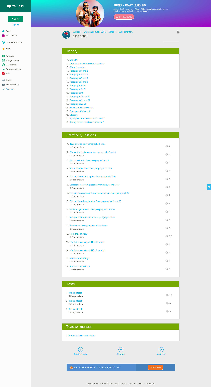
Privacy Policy (150, 383)
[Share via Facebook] (178, 32)
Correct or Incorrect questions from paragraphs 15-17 (95, 184)
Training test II (75, 301)
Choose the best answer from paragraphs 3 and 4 (93, 152)
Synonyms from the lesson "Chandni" (87, 118)
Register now (155, 367)
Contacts (124, 383)
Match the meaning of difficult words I (87, 242)
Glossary (74, 115)
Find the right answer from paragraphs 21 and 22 (92, 209)
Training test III (76, 309)
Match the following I (79, 258)
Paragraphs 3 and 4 (79, 74)
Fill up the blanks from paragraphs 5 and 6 (89, 160)
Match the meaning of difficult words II (87, 250)
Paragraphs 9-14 (77, 85)
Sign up (15, 24)
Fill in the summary (78, 233)
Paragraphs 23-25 (78, 104)
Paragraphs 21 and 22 (80, 100)
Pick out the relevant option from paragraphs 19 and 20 (95, 201)
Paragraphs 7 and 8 (79, 82)
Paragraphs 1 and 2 (79, 70)
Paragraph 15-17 (77, 89)
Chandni (73, 59)
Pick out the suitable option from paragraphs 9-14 (93, 176)
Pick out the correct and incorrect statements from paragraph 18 (99, 193)
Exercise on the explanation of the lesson (89, 225)
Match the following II (80, 266)
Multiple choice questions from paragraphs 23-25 (92, 217)
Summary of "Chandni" (80, 111)
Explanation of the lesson (81, 107)
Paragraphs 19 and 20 (80, 96)
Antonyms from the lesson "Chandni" (87, 122)
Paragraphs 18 (76, 93)
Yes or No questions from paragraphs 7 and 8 (91, 168)
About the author (78, 67)
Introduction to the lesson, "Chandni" (87, 63)
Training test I (75, 292)
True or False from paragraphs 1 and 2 (88, 144)
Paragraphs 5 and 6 (79, 78)
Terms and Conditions (136, 383)
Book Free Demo (124, 17)
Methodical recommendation (82, 335)
